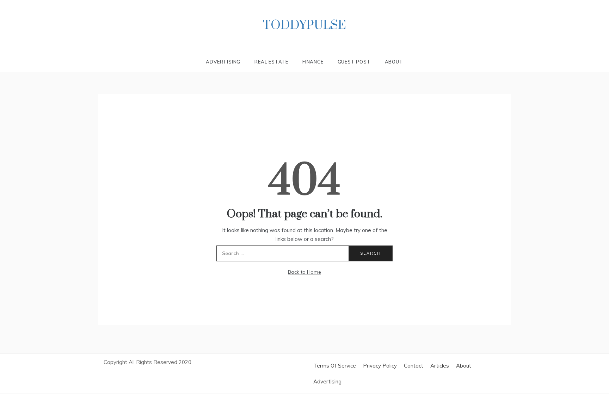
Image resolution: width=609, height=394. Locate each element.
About (394, 62)
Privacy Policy (380, 365)
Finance (313, 62)
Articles (439, 365)
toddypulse (304, 25)
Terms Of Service (334, 365)
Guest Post (354, 62)
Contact (413, 365)
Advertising (223, 62)
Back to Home (304, 272)
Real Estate (271, 62)
